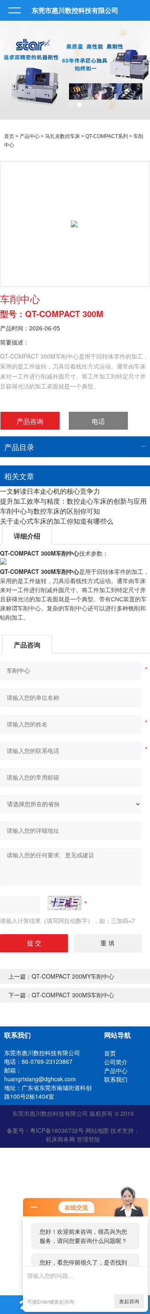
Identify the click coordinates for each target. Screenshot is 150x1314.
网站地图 (97, 1130)
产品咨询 (30, 421)
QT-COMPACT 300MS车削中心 (73, 995)
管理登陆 (88, 1139)
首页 (9, 136)
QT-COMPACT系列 (106, 136)
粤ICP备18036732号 (57, 1130)
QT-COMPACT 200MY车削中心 (73, 976)
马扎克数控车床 (62, 136)
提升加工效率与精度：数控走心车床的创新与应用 (73, 501)
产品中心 (30, 136)
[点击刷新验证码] (64, 903)
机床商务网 (60, 1139)
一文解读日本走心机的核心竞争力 (50, 491)
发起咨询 (129, 1300)
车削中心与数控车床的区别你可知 (50, 511)
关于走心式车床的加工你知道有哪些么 (56, 521)
